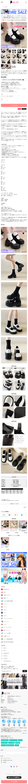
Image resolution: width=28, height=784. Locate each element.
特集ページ (6, 598)
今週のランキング (7, 595)
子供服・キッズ (7, 636)
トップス (5, 603)
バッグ (5, 624)
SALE (5, 592)
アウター (5, 609)
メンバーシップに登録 (5, 87)
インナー (5, 606)
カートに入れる (14, 105)
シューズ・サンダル (7, 627)
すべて (4, 514)
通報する (25, 507)
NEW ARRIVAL (6, 589)
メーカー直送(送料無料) (8, 639)
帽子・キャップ (7, 630)
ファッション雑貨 (7, 633)
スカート (5, 615)
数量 (2, 99)
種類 (2, 94)
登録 (25, 671)
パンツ (5, 612)
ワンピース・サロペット (8, 618)
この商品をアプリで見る (14, 503)
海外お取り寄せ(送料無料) (9, 642)
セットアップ (6, 621)
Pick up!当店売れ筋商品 (8, 601)
